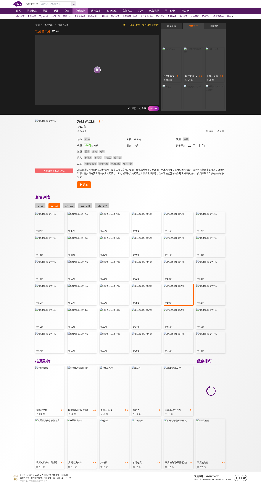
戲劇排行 (214, 26)
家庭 (94, 151)
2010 (87, 139)
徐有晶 (117, 157)
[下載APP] (153, 108)
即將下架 (127, 163)
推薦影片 (193, 26)
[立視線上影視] (25, 4)
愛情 (87, 151)
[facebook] (237, 478)
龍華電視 (103, 163)
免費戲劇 (48, 25)
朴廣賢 (107, 157)
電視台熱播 (90, 163)
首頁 (37, 25)
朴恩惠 (88, 157)
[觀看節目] (97, 70)
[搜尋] (73, 4)
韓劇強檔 (115, 163)
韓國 (186, 139)
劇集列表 (171, 26)
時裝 (102, 151)
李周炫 (98, 157)
